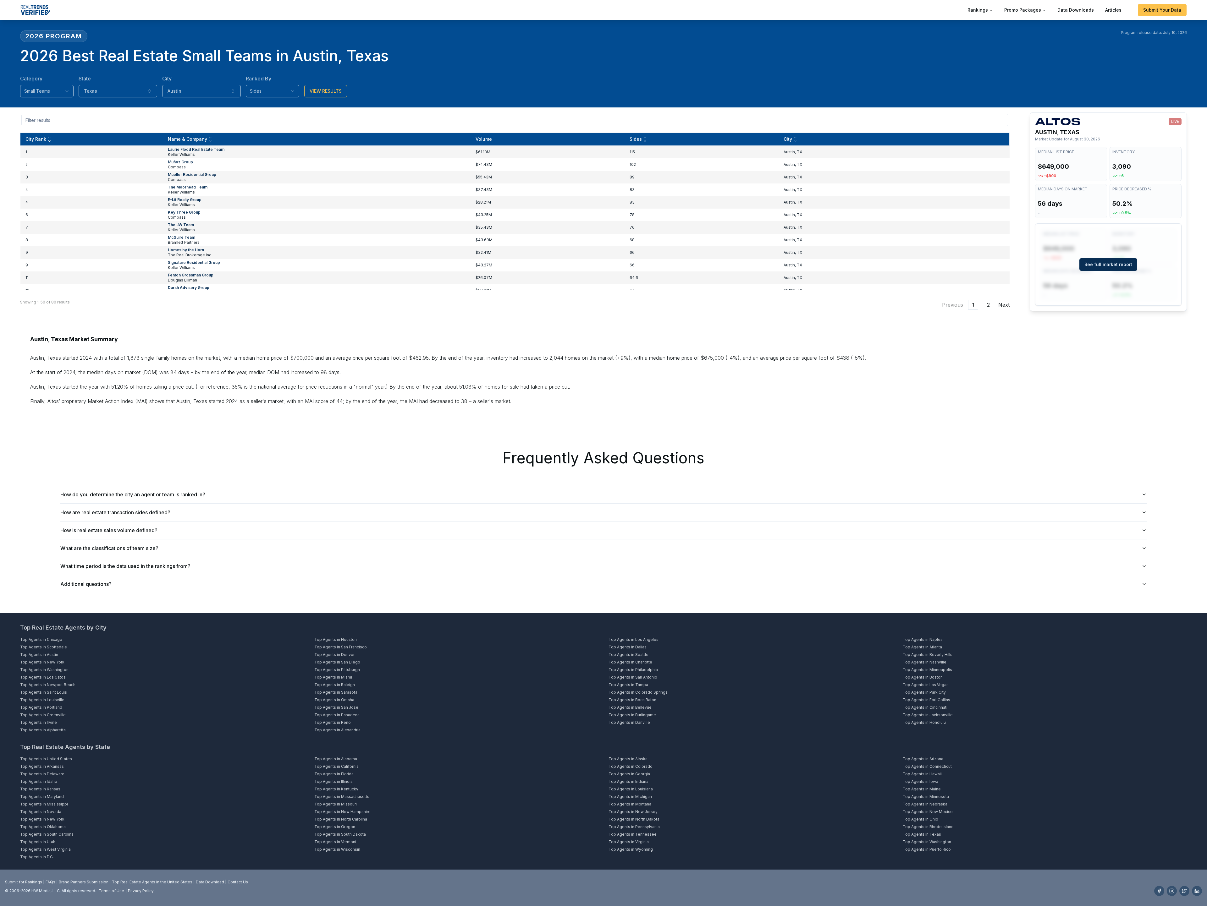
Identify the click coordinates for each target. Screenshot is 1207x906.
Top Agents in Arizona (923, 758)
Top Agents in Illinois (333, 781)
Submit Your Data (1162, 10)
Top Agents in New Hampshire (342, 811)
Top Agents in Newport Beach (47, 684)
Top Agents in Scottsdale (43, 647)
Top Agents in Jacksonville (928, 714)
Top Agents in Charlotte (630, 662)
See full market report (1108, 264)
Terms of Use (111, 890)
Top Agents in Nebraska (925, 804)
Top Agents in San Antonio (633, 677)
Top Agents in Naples (923, 639)
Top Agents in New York (42, 662)
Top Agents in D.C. (37, 856)
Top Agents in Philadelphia (633, 669)
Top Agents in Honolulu (924, 722)
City (167, 78)
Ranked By (258, 78)
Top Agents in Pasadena (337, 714)
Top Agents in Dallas (628, 647)
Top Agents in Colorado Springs (638, 692)
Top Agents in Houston (335, 639)
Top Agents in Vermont (335, 841)
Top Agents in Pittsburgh (337, 669)
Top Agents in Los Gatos (43, 677)
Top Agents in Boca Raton (632, 699)
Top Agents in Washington (44, 669)
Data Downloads (1075, 10)
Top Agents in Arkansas (42, 766)
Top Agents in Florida (334, 774)
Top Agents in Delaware (42, 774)
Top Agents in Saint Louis (43, 692)
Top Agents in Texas (922, 834)
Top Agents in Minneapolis (927, 669)
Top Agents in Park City (924, 692)
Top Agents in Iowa (920, 781)
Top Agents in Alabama (335, 758)
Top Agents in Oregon (334, 826)
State (85, 78)
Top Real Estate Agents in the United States (152, 882)
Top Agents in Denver (334, 654)
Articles (1113, 10)
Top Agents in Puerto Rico (927, 849)
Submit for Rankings (23, 882)
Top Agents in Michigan (630, 796)
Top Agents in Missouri (335, 804)
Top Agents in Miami (333, 677)
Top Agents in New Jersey (633, 811)
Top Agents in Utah (37, 841)
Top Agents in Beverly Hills (927, 654)
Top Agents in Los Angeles (634, 639)
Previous (952, 305)
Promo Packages (1022, 10)
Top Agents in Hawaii (922, 774)
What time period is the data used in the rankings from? (125, 566)
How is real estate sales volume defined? (108, 530)
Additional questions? (86, 584)
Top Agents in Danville (629, 722)
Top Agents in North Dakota (634, 819)
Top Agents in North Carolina (340, 819)
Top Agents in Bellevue (630, 707)
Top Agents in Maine (922, 789)
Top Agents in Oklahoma (43, 826)
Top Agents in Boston (923, 677)
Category (31, 78)
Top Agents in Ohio (920, 819)
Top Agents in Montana (630, 804)
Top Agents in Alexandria (337, 730)
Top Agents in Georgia (629, 774)
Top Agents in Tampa (628, 684)
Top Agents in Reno (332, 722)
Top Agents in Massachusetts (341, 796)
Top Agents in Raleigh (334, 684)
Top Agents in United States (46, 758)
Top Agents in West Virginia (45, 849)
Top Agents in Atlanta (922, 647)
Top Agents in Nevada (40, 811)
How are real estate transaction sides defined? (115, 512)
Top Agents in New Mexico (928, 811)
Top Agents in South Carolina (47, 834)
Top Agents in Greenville (43, 714)
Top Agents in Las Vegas (926, 684)
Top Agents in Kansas (40, 789)
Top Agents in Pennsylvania (634, 826)
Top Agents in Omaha (334, 699)
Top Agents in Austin (39, 654)
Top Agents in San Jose (336, 707)
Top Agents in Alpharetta (43, 730)
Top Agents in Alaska (628, 758)
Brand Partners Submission (83, 882)
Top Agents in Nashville (924, 662)
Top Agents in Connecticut (927, 766)
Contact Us (238, 882)
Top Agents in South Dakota (340, 834)
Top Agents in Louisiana (631, 789)
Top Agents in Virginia (629, 841)
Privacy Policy (141, 890)
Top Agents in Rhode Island (928, 826)
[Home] (35, 10)
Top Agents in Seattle (628, 654)
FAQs (50, 882)
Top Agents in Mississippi (44, 804)
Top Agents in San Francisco (340, 647)
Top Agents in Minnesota (926, 796)
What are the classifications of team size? (109, 548)
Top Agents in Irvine (38, 722)
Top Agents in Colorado (631, 766)
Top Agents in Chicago (41, 639)
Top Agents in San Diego (337, 662)
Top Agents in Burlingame (632, 714)
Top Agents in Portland (41, 707)
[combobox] (47, 91)
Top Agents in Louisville (42, 699)
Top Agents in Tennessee (633, 834)
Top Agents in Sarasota (335, 692)
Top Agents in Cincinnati (925, 707)
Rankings (977, 10)
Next (1004, 305)
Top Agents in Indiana (628, 781)
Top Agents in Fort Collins (926, 699)
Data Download (210, 882)
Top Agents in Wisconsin (337, 849)
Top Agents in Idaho (38, 781)
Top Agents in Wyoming (631, 849)
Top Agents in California (336, 766)
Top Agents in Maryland (42, 796)
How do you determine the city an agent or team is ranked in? (132, 494)
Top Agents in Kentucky (336, 789)
